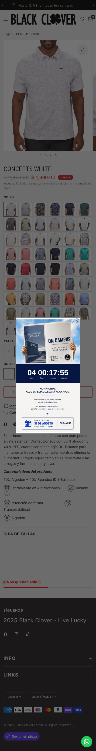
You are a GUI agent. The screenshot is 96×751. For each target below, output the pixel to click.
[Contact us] (86, 741)
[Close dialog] (77, 320)
